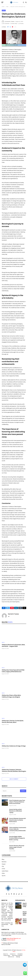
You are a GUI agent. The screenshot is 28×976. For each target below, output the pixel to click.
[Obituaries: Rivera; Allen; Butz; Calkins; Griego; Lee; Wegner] (14, 683)
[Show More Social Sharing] (15, 27)
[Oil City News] (14, 2)
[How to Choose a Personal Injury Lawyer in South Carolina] (5, 848)
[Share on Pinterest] (12, 27)
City (3, 866)
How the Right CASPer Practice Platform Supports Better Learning (17, 838)
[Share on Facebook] (8, 27)
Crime (3, 868)
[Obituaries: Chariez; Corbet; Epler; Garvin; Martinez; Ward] (14, 709)
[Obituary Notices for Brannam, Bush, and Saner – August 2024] (14, 633)
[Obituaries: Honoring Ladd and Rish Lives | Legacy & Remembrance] (14, 658)
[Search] (26, 2)
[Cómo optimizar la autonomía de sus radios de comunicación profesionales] (5, 830)
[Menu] (2, 2)
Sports (3, 875)
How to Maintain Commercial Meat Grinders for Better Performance (17, 820)
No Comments (6, 23)
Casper (4, 864)
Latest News (5, 871)
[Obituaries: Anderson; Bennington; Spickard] (14, 38)
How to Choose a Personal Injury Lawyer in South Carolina (16, 847)
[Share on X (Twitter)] (10, 27)
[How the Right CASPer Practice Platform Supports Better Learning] (5, 839)
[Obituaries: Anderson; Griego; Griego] (14, 734)
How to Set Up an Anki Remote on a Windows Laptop (15, 811)
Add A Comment (14, 779)
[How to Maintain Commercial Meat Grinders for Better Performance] (5, 821)
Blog (3, 859)
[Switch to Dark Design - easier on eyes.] (23, 2)
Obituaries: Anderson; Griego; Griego (14, 746)
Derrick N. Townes (10, 21)
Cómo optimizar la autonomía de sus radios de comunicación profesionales (17, 829)
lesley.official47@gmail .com (13, 938)
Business (4, 861)
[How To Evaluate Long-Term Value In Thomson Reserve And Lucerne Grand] (5, 802)
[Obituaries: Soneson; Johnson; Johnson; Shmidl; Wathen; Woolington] (14, 758)
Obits (3, 10)
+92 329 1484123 (11, 940)
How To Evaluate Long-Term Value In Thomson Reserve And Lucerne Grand (17, 802)
